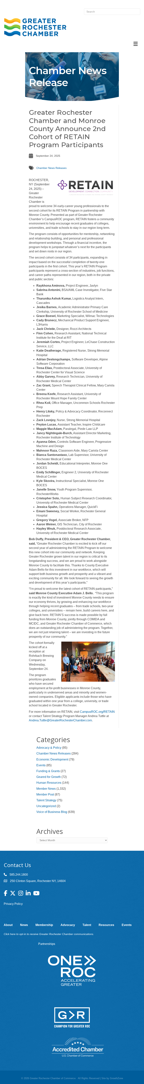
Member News (46, 788)
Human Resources (48, 782)
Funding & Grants (48, 771)
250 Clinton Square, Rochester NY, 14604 (38, 881)
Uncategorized (46, 806)
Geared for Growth (48, 776)
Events (41, 765)
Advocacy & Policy (48, 747)
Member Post (45, 794)
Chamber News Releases (51, 167)
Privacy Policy (13, 903)
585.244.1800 (19, 874)
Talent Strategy (46, 800)
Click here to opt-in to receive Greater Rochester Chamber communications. (49, 934)
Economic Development (52, 759)
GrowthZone (116, 1078)
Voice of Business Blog (51, 811)
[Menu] (135, 43)
